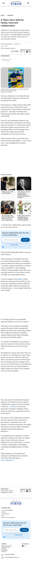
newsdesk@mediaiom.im (11, 557)
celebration (14, 406)
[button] (3, 3)
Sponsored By (5, 56)
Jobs (2, 515)
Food (17, 96)
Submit (25, 240)
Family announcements (8, 517)
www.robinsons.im (7, 460)
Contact (3, 512)
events (7, 364)
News (2, 15)
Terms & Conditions (7, 510)
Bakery (20, 279)
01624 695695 (10, 554)
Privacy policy (5, 514)
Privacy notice (14, 244)
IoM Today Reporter (8, 44)
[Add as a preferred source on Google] (15, 51)
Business (10, 15)
